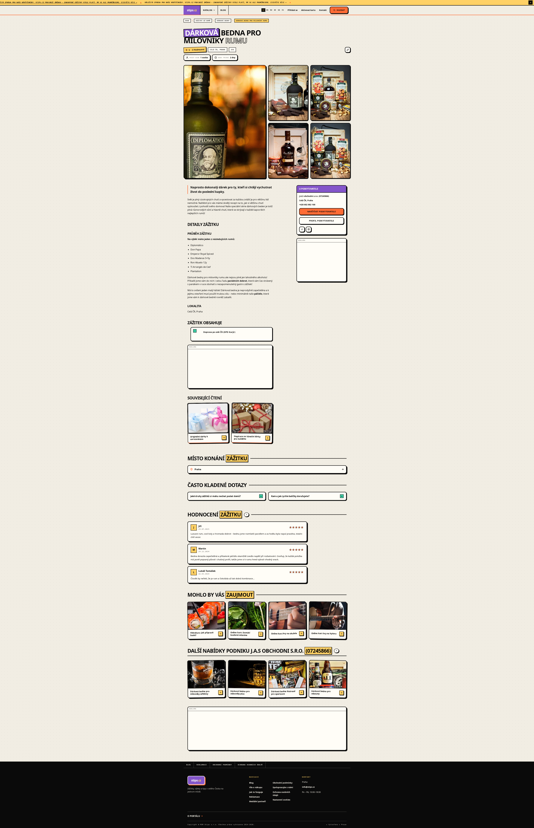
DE (275, 10)
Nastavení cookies (281, 799)
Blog (223, 10)
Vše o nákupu (255, 787)
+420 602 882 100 (307, 204)
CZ (263, 10)
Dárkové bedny (223, 20)
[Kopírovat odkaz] (347, 50)
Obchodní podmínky (222, 765)
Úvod (187, 20)
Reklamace (202, 765)
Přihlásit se (293, 10)
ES (283, 10)
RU (271, 10)
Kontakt (323, 10)
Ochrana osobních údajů (250, 765)
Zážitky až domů (203, 20)
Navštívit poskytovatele (321, 211)
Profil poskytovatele (321, 220)
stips (192, 10)
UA (279, 10)
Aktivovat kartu (308, 10)
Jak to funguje (256, 792)
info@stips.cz (308, 787)
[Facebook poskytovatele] (302, 229)
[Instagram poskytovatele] (308, 229)
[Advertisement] (230, 368)
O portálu (193, 816)
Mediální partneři (257, 801)
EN (267, 10)
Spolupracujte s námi (283, 787)
